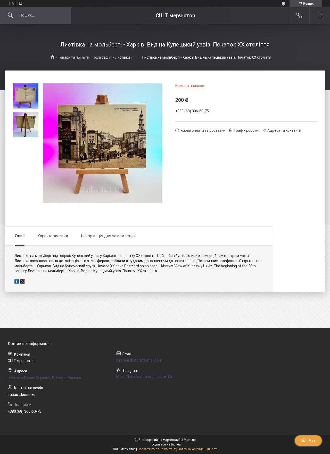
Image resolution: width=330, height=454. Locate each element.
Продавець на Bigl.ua (165, 444)
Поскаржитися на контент (157, 449)
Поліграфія (102, 57)
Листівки (122, 57)
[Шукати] (10, 15)
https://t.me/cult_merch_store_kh (144, 376)
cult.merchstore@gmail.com (139, 360)
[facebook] (16, 282)
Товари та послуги (73, 57)
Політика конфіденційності (197, 449)
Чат (312, 441)
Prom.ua (190, 440)
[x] (22, 282)
